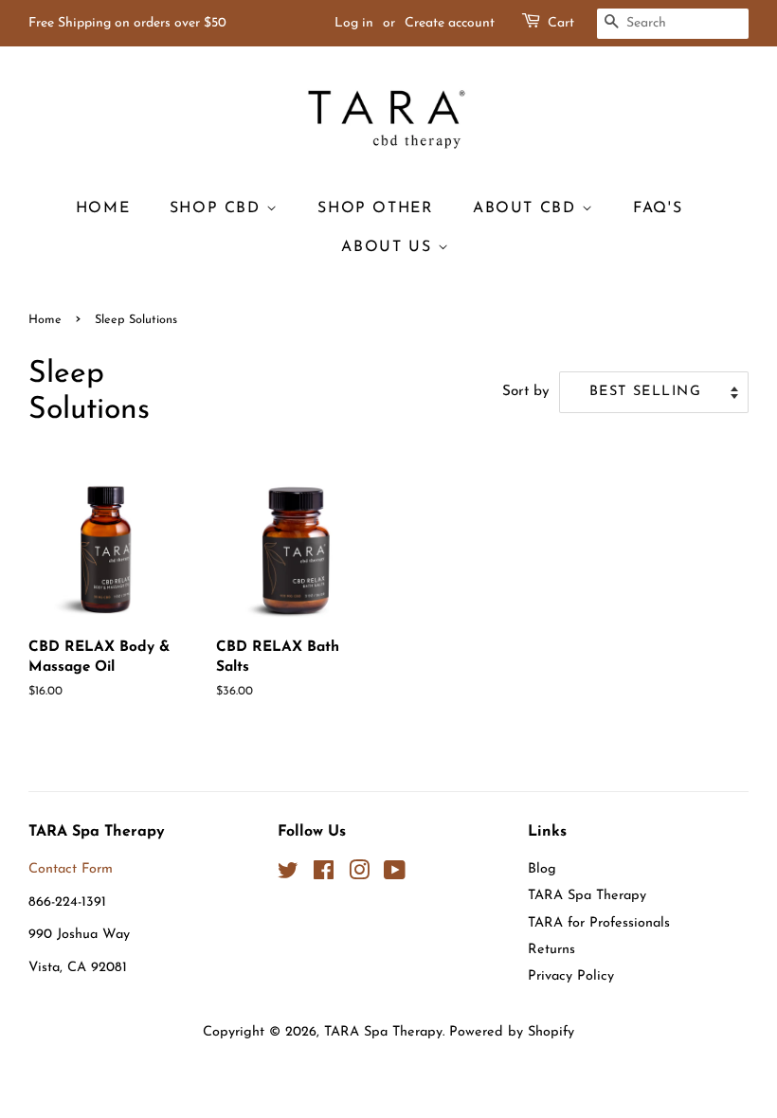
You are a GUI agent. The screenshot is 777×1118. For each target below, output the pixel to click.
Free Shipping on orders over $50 (127, 23)
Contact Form (70, 869)
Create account (450, 23)
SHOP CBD (218, 208)
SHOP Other (375, 208)
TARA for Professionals (599, 923)
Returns (551, 950)
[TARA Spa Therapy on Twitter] (288, 875)
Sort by (526, 392)
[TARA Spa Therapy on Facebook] (323, 875)
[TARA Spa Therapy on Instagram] (359, 875)
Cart (561, 23)
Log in (353, 23)
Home (103, 208)
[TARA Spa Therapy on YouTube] (395, 875)
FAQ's (657, 208)
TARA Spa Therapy (587, 896)
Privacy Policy (571, 976)
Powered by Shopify (511, 1032)
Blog (542, 869)
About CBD (527, 208)
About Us (389, 247)
